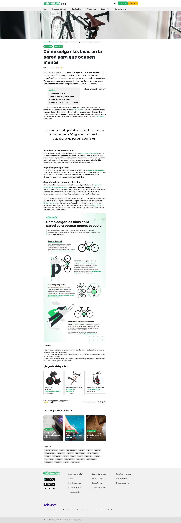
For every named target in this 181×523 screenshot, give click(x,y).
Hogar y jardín (80, 453)
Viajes (66, 462)
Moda (72, 456)
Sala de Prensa (97, 483)
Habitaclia (66, 510)
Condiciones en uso (74, 483)
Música (97, 456)
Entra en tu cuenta (122, 483)
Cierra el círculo (120, 9)
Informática (56, 456)
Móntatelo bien (76, 9)
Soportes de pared (58, 93)
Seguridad (80, 459)
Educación (61, 453)
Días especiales (50, 453)
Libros (65, 456)
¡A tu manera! (91, 9)
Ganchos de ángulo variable (62, 96)
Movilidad (88, 456)
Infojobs (76, 510)
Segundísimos (69, 459)
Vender (132, 3)
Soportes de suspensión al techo (64, 102)
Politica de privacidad (75, 487)
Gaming (70, 453)
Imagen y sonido (92, 453)
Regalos (59, 459)
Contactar (71, 478)
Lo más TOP (105, 9)
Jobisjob (109, 510)
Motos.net (98, 510)
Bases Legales (71, 450)
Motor (80, 456)
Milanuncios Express (98, 478)
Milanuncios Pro (121, 478)
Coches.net (87, 510)
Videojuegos (75, 462)
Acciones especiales (51, 450)
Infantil (47, 456)
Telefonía (58, 462)
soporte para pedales (96, 170)
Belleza (81, 450)
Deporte (97, 450)
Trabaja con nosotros (99, 487)
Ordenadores (49, 459)
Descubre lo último (59, 9)
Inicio (45, 9)
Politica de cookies (74, 492)
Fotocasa (55, 510)
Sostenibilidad (91, 459)
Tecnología (48, 462)
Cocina (89, 450)
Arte (62, 450)
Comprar (123, 3)
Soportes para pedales (60, 99)
